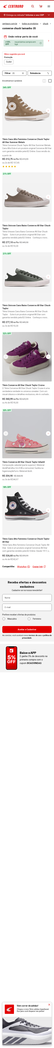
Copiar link (38, 567)
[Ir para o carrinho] (40, 6)
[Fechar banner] (49, 1004)
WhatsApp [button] (22, 567)
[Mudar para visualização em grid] (44, 81)
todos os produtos (30, 23)
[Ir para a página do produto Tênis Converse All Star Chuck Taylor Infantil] (27, 433)
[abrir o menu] (48, 6)
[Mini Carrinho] (40, 6)
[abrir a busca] (32, 6)
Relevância (35, 73)
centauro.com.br (9, 23)
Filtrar (10, 73)
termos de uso (35, 635)
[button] (27, 36)
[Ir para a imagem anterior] (5, 110)
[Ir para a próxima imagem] (48, 110)
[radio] (8, 62)
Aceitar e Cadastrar (27, 629)
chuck (45, 23)
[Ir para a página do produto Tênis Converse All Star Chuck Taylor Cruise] (27, 356)
